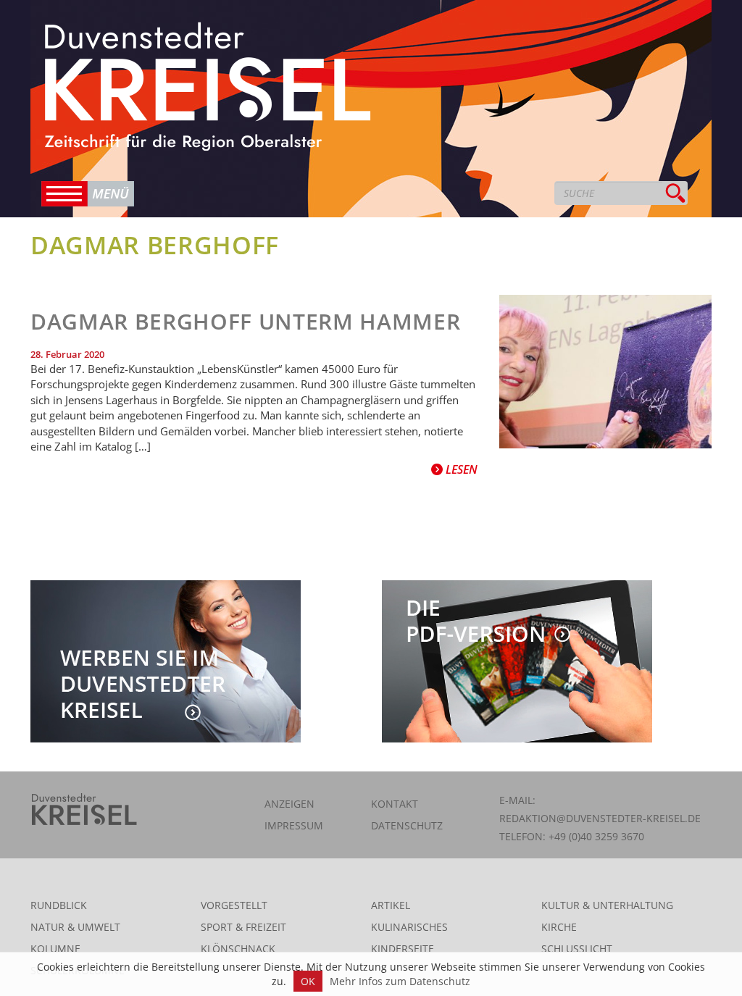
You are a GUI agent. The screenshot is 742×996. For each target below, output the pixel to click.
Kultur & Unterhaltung (607, 905)
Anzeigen (289, 804)
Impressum (293, 825)
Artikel (390, 905)
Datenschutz (407, 825)
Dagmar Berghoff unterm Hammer (245, 321)
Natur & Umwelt (75, 927)
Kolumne (55, 948)
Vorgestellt (234, 905)
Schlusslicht (576, 948)
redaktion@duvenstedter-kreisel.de (600, 818)
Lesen (460, 469)
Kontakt (394, 804)
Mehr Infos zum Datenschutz (400, 981)
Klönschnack (238, 948)
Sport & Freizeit (243, 927)
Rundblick (58, 905)
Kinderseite (402, 948)
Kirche (559, 927)
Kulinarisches (409, 927)
